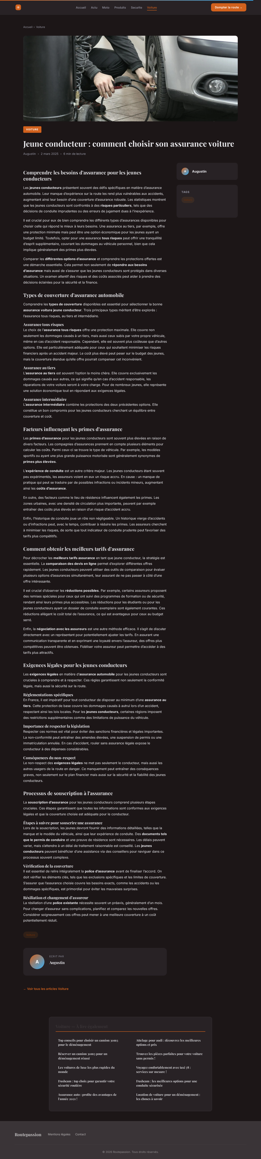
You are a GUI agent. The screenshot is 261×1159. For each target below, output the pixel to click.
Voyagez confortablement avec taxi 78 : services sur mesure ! (163, 1069)
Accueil (81, 7)
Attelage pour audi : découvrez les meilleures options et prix (168, 1042)
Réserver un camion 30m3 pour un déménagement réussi (82, 1056)
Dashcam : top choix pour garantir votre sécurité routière (86, 1083)
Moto (105, 7)
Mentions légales (59, 1134)
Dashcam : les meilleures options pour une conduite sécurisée (166, 1083)
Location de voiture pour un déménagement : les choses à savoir (168, 1097)
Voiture (152, 7)
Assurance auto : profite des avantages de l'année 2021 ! (87, 1097)
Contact (80, 1134)
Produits (120, 7)
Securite (136, 7)
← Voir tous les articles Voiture (46, 989)
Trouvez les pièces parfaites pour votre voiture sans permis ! (169, 1056)
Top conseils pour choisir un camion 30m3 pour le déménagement (88, 1042)
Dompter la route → (228, 7)
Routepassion (28, 1134)
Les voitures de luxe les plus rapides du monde (86, 1069)
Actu (94, 7)
